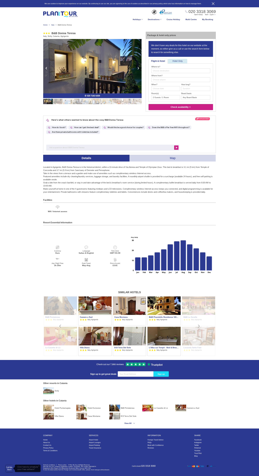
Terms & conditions (49, 465)
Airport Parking (94, 445)
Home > (47, 25)
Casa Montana (121, 317)
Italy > (54, 25)
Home (45, 440)
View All (128, 423)
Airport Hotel (93, 440)
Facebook (198, 440)
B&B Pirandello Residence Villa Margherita (164, 317)
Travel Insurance (95, 448)
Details (86, 158)
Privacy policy (62, 465)
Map (172, 158)
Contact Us (47, 445)
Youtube (197, 451)
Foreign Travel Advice (155, 440)
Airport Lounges (95, 442)
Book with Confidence (156, 445)
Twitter (196, 445)
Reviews (151, 448)
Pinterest (197, 448)
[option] (95, 326)
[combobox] (180, 70)
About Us (46, 442)
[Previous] (60, 326)
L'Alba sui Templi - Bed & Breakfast (164, 347)
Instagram (198, 442)
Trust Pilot (198, 453)
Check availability (180, 107)
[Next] (198, 326)
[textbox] (182, 71)
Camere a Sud (86, 317)
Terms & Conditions (50, 451)
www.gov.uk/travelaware (102, 469)
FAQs (149, 442)
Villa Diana (85, 347)
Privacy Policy (48, 448)
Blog (196, 456)
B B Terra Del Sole (122, 347)
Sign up (161, 374)
